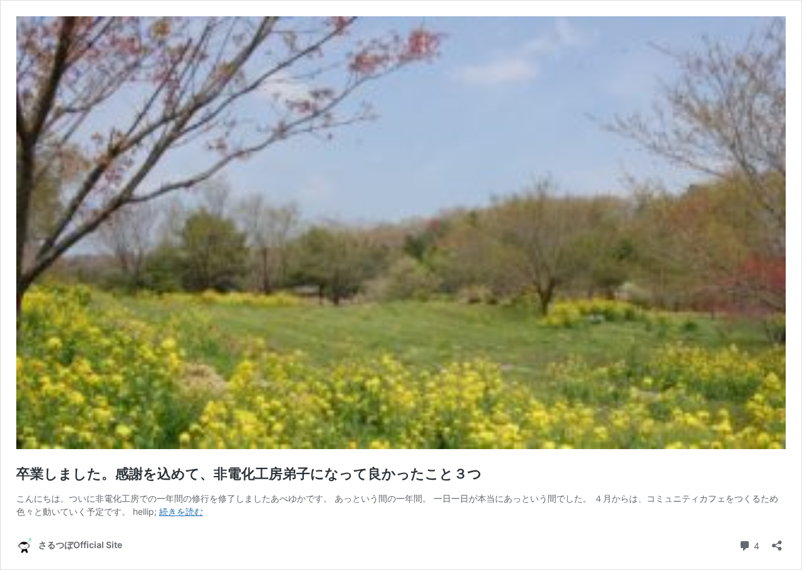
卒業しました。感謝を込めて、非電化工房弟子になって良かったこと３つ (249, 473)
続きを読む (181, 511)
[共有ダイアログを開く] (777, 541)
